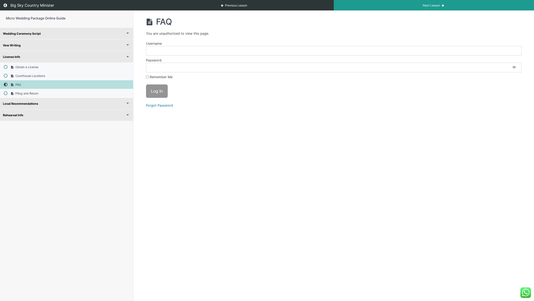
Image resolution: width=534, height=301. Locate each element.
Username (154, 43)
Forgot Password (159, 105)
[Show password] (514, 67)
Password (153, 60)
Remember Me (161, 77)
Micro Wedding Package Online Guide (35, 18)
